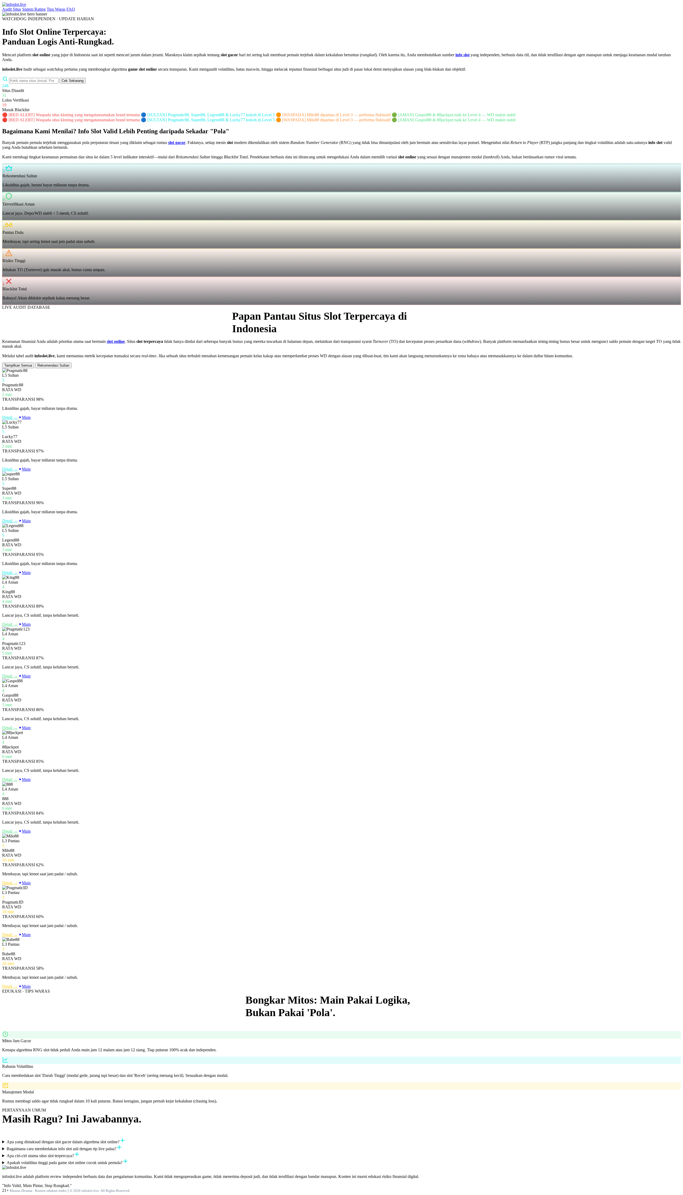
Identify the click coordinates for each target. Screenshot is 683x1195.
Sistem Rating (34, 9)
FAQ (70, 9)
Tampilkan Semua (18, 365)
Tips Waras (56, 9)
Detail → (10, 417)
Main (26, 417)
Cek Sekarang (73, 81)
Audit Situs (11, 9)
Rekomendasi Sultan (53, 365)
